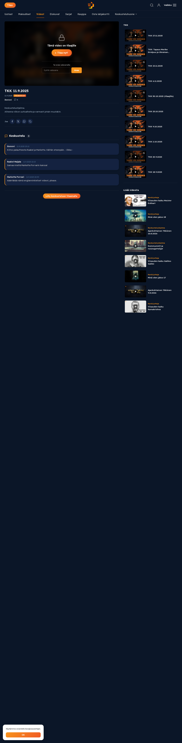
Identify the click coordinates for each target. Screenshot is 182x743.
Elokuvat (55, 14)
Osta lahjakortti (100, 14)
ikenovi (8, 99)
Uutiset (9, 14)
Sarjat (68, 14)
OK (23, 735)
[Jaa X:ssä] (18, 121)
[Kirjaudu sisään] (159, 5)
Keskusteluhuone (125, 14)
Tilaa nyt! (61, 52)
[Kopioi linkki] (30, 121)
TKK (125, 25)
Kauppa (82, 14)
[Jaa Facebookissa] (12, 121)
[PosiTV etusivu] (91, 5)
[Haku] (152, 5)
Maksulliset (24, 14)
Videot (40, 14)
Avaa (76, 70)
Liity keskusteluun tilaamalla (61, 196)
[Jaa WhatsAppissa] (24, 121)
